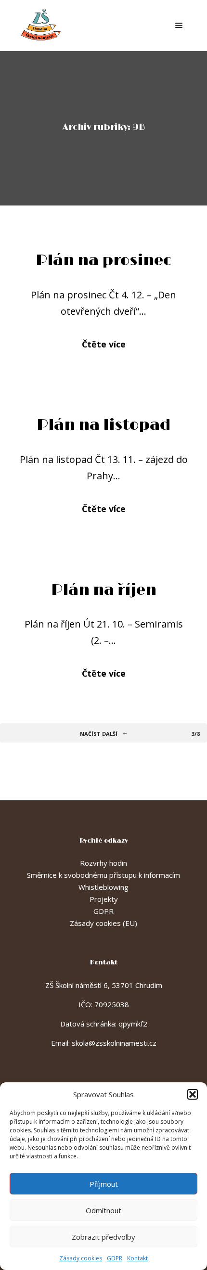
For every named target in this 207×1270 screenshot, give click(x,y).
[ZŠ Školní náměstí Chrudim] (41, 25)
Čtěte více (104, 344)
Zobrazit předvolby (103, 1237)
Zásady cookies (80, 1258)
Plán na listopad (103, 425)
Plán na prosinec (103, 260)
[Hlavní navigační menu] (179, 25)
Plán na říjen (103, 590)
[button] (192, 1094)
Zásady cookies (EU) (103, 923)
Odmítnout (103, 1210)
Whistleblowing (103, 887)
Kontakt (137, 1258)
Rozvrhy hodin (103, 863)
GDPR (114, 1258)
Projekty (104, 899)
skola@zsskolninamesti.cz (114, 1043)
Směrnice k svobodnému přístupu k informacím (103, 875)
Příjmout (104, 1184)
